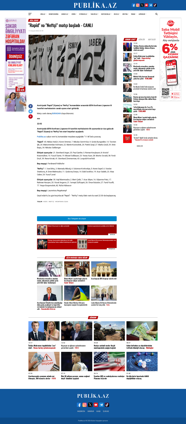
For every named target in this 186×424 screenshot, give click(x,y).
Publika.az (41, 137)
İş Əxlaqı (106, 411)
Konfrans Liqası (62, 201)
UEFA (45, 201)
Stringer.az (83, 14)
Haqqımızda (81, 411)
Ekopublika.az (105, 14)
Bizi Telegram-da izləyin (77, 219)
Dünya (73, 14)
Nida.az (42, 14)
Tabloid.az (94, 14)
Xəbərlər (91, 411)
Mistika (125, 14)
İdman (133, 14)
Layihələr (142, 14)
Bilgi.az (116, 14)
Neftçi (51, 201)
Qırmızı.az (64, 14)
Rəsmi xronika (53, 14)
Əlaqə (98, 411)
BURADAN (56, 113)
